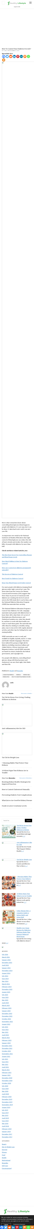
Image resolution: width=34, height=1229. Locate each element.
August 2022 (6, 1024)
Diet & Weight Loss (8, 1147)
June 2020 (5, 1089)
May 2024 (5, 981)
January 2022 (6, 1043)
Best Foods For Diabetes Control (12, 578)
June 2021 (5, 1062)
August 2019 (6, 1107)
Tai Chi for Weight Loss (10, 757)
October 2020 (6, 1083)
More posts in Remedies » (25, 778)
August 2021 (6, 1056)
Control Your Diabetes (8, 674)
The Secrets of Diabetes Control (12, 574)
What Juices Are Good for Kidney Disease (17, 800)
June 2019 (5, 1113)
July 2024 (5, 976)
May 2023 (5, 1000)
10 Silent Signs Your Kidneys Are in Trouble (15, 771)
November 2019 (7, 1102)
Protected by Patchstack (19, 1224)
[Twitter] (7, 56)
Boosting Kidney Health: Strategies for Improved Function (16, 783)
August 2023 (6, 992)
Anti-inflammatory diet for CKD (13, 728)
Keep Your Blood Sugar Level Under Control (16, 583)
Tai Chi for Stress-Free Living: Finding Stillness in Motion (16, 698)
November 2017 (7, 1137)
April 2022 (5, 1035)
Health (4, 1158)
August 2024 (6, 973)
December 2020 (7, 1078)
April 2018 (5, 1126)
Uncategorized (6, 1168)
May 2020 (5, 1091)
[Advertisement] (17, 27)
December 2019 (7, 1099)
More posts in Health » (26, 693)
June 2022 (5, 1030)
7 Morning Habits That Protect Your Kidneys (15, 764)
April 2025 (5, 965)
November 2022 (7, 1016)
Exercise (4, 1150)
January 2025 (6, 968)
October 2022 (6, 1019)
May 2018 (5, 1123)
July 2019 (5, 1110)
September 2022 (7, 1022)
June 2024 (5, 979)
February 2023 (6, 1008)
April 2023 (5, 1003)
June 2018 (5, 1121)
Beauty (4, 1144)
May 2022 (5, 1032)
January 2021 (6, 1075)
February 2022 (6, 1040)
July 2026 (5, 954)
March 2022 (6, 1038)
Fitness (4, 1152)
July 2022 (5, 1027)
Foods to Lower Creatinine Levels (14, 806)
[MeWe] (21, 56)
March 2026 (6, 957)
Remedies (5, 1163)
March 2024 (6, 984)
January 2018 (6, 1132)
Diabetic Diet (6, 676)
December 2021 (7, 1046)
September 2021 (7, 1054)
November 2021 (7, 1048)
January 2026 (6, 960)
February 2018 (6, 1129)
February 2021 (6, 1072)
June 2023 (5, 997)
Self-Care (5, 1166)
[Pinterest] (17, 56)
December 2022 (7, 1013)
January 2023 (6, 1011)
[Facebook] (3, 56)
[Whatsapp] (28, 56)
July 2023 (5, 995)
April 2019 (5, 1118)
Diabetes (18, 674)
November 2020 (7, 1081)
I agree (6, 1224)
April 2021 (5, 1067)
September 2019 (7, 1105)
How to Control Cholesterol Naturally (16, 789)
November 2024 (7, 971)
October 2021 (6, 1051)
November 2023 (7, 989)
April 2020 (5, 1094)
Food (3, 1155)
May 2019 (5, 1115)
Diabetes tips (26, 674)
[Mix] (24, 56)
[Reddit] (10, 56)
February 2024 (6, 987)
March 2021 (6, 1070)
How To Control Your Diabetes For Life (21, 676)
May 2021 (5, 1064)
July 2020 (5, 1086)
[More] (3, 60)
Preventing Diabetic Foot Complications (17, 795)
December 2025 (7, 963)
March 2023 (6, 1005)
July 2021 (5, 1059)
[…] (24, 836)
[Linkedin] (14, 56)
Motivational (6, 1160)
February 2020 (6, 1097)
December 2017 (7, 1134)
